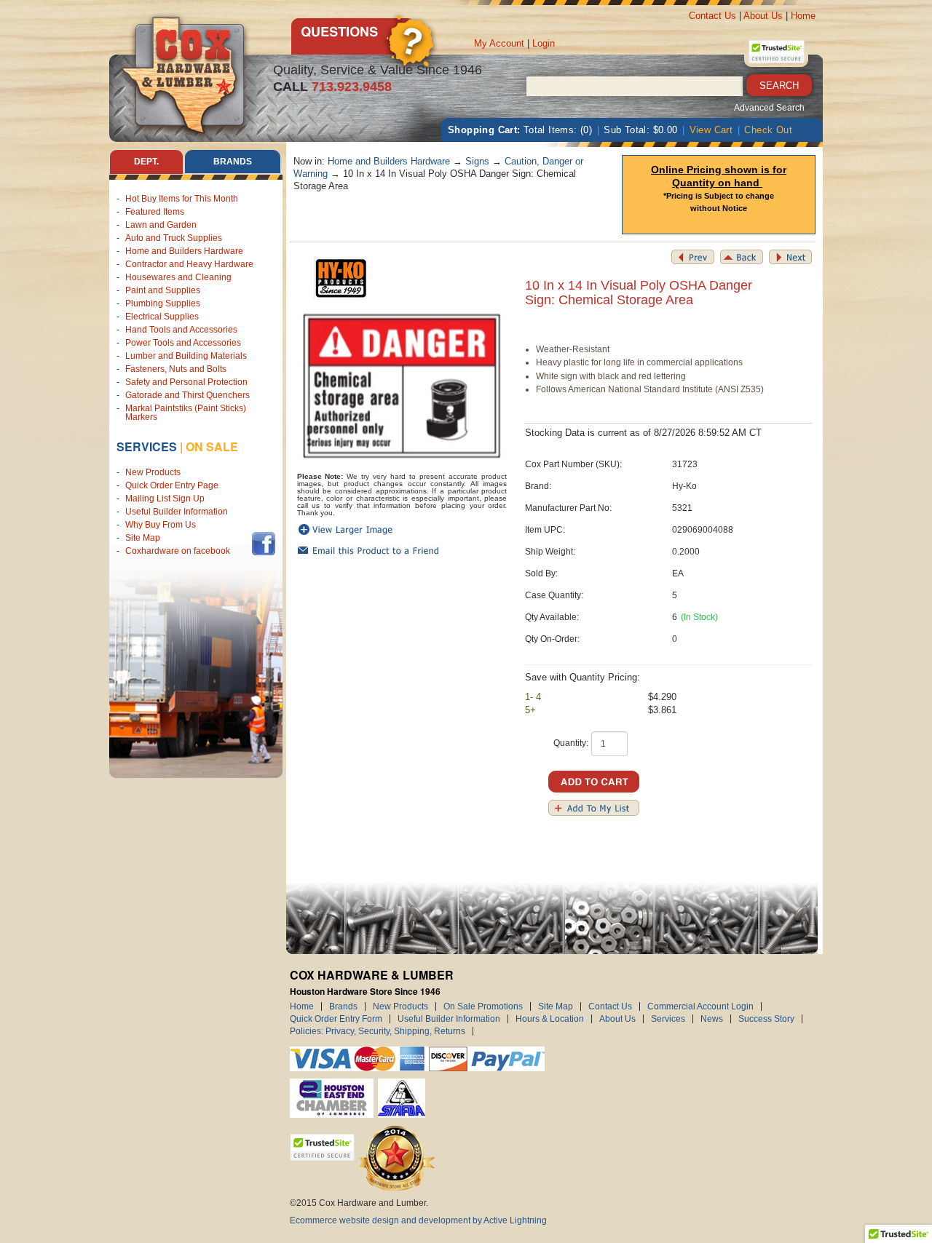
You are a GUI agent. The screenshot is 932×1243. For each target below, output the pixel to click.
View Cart (711, 129)
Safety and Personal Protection (186, 382)
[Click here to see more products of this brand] (340, 278)
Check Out (768, 129)
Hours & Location (550, 1019)
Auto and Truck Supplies (173, 238)
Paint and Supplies (162, 290)
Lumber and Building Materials (186, 356)
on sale (212, 446)
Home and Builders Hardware (184, 251)
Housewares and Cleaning (178, 277)
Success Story (766, 1019)
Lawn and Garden (161, 225)
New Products (153, 472)
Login (543, 43)
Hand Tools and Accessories (181, 330)
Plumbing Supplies (162, 303)
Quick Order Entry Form (336, 1019)
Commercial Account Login (700, 1006)
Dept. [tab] (146, 161)
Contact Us (712, 15)
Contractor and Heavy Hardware (189, 264)
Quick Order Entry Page (171, 485)
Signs (477, 161)
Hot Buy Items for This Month (181, 199)
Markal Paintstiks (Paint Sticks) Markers (185, 412)
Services (146, 446)
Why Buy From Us (160, 525)
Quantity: (570, 743)
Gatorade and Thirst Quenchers (187, 395)
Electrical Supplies (162, 316)
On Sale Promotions (483, 1006)
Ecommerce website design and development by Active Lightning (418, 1220)
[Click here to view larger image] (402, 387)
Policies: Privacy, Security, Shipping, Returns (377, 1031)
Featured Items (154, 212)
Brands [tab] (232, 161)
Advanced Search (769, 108)
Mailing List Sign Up (165, 498)
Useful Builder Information (176, 512)
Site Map (142, 538)
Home (803, 15)
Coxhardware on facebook (179, 551)
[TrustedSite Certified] (776, 51)
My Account (499, 43)
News (711, 1019)
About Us (763, 15)
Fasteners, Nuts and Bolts (175, 369)
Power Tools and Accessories (183, 343)
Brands (343, 1006)
